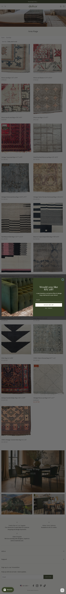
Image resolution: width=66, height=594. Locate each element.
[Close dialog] (63, 280)
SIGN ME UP (49, 305)
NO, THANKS (48, 308)
